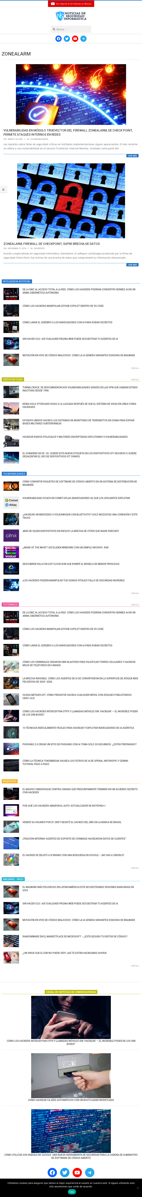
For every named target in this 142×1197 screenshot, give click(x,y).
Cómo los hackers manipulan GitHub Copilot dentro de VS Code (63, 306)
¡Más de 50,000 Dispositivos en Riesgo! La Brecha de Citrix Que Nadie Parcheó (71, 531)
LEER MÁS (132, 155)
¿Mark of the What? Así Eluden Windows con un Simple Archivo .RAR (66, 547)
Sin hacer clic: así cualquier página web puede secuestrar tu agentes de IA (70, 338)
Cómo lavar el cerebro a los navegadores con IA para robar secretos (67, 322)
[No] (137, 1188)
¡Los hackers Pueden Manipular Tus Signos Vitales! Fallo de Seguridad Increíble (74, 580)
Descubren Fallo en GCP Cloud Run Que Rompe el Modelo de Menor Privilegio (71, 564)
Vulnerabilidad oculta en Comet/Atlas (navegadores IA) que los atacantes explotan (76, 498)
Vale (72, 1191)
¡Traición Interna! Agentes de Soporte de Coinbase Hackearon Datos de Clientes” (74, 838)
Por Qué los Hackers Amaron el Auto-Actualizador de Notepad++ (64, 805)
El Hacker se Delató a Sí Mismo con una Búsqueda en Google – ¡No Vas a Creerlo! (73, 855)
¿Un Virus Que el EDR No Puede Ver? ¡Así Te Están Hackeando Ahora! (65, 953)
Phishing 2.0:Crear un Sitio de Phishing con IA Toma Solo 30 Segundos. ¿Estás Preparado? (80, 744)
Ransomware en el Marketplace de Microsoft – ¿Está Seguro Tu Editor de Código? (75, 936)
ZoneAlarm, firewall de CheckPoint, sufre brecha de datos (51, 244)
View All (135, 368)
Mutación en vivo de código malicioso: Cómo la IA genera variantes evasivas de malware (79, 355)
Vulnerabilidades (39, 139)
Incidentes (39, 248)
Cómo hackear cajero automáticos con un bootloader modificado (71, 1100)
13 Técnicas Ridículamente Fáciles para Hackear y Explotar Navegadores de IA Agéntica (78, 727)
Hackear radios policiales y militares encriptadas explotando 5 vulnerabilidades (75, 436)
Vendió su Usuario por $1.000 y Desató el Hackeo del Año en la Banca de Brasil (72, 822)
